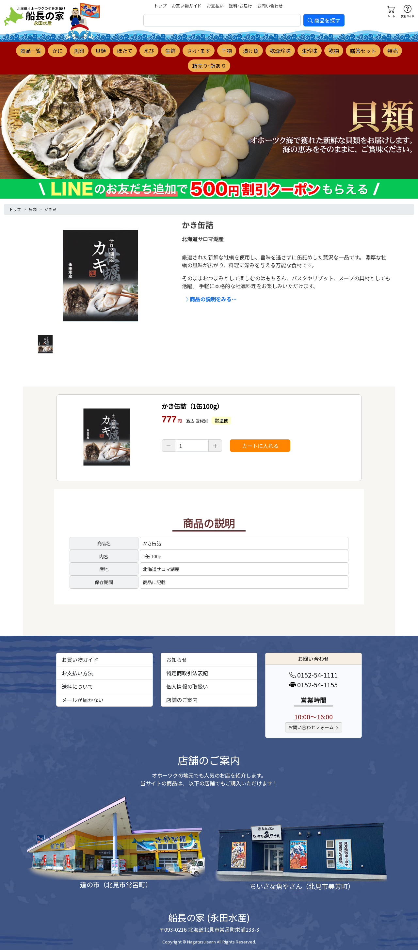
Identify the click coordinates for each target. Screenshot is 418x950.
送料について (77, 686)
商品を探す (327, 20)
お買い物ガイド (186, 6)
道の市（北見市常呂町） (116, 884)
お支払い (215, 6)
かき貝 (50, 209)
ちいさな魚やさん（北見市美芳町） (302, 886)
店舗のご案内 (182, 700)
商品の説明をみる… (213, 299)
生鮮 (170, 51)
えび (149, 51)
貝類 (100, 51)
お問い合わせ (270, 6)
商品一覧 (30, 51)
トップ (160, 6)
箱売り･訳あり (209, 66)
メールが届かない (83, 700)
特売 (392, 51)
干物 (226, 51)
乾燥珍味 (280, 51)
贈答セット (363, 51)
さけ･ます (198, 51)
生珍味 (309, 51)
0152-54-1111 (317, 675)
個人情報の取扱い (187, 686)
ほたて (125, 51)
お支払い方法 (77, 673)
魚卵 (79, 51)
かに (57, 51)
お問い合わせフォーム (311, 727)
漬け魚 (251, 51)
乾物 (334, 51)
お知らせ (176, 659)
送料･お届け (240, 6)
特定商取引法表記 (187, 673)
